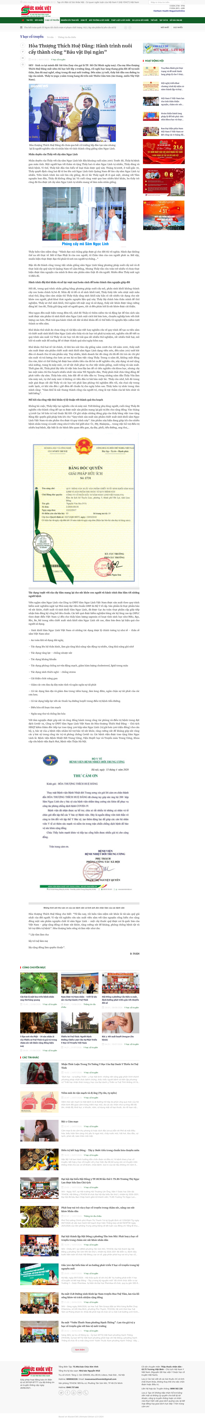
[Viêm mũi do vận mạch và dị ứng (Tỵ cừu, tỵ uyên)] (39, 1102)
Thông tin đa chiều (67, 37)
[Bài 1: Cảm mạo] (39, 1130)
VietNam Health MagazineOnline (169, 10)
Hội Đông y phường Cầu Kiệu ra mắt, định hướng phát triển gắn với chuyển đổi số (120, 1000)
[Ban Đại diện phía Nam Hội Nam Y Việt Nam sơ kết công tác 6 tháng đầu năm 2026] (151, 131)
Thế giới (154, 20)
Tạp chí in (163, 20)
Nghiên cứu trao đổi (70, 20)
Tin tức (29, 20)
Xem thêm (80, 1349)
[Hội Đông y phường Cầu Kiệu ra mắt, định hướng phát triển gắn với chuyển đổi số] (120, 983)
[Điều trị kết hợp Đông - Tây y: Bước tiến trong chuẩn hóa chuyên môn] (39, 1159)
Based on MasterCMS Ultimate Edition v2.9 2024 (81, 1416)
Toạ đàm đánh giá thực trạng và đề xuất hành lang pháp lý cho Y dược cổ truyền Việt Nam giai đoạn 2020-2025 (172, 71)
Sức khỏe (39, 20)
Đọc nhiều (178, 27)
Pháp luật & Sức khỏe (120, 20)
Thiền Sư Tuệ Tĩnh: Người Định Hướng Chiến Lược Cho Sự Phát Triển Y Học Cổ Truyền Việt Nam (79, 1039)
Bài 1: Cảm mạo (69, 1121)
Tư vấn (50, 37)
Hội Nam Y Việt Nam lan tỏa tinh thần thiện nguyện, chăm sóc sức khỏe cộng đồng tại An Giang (172, 101)
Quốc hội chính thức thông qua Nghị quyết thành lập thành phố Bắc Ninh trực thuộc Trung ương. (70, 27)
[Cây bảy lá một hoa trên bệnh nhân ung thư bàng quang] (39, 983)
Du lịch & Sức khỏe (140, 20)
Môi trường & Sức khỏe (99, 20)
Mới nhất (165, 27)
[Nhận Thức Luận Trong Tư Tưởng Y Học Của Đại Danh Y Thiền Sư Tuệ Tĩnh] (39, 1073)
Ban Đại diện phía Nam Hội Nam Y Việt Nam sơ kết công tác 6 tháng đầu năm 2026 (172, 131)
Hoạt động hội (154, 60)
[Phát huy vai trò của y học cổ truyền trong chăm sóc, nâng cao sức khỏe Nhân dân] (39, 1217)
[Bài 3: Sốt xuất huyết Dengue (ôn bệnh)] (120, 1023)
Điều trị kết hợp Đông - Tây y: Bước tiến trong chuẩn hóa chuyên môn (100, 1150)
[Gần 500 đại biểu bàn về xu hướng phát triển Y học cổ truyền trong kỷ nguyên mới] (39, 1274)
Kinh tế (84, 20)
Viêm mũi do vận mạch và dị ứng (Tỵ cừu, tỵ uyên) (89, 1093)
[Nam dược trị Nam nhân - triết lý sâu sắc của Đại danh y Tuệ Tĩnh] (79, 983)
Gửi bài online (176, 20)
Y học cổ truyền (52, 20)
